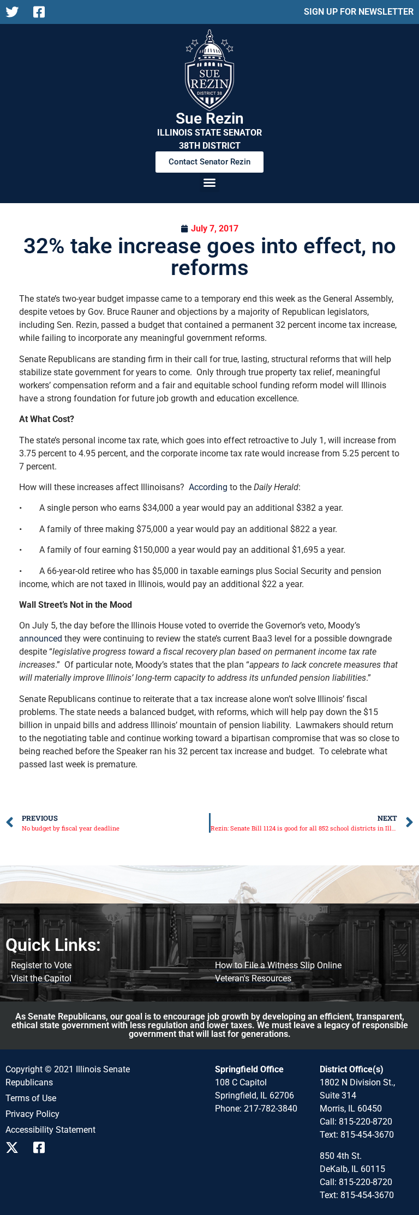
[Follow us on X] (15, 12)
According (208, 487)
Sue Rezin (210, 118)
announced (40, 638)
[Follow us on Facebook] (42, 12)
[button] (209, 182)
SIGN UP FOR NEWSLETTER (359, 12)
